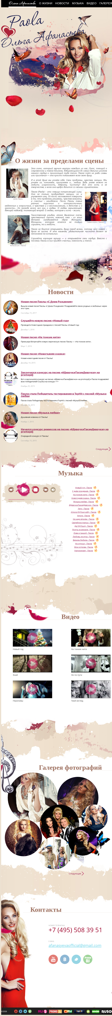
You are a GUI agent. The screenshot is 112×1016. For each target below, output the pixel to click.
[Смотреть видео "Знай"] (32, 663)
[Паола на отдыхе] (54, 853)
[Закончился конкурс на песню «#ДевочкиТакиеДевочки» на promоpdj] (10, 378)
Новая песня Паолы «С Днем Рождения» (47, 301)
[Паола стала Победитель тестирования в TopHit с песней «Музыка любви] (10, 400)
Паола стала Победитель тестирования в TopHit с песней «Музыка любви (63, 395)
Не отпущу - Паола (83, 543)
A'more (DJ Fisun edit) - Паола (83, 512)
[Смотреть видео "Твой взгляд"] (91, 689)
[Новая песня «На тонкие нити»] (10, 343)
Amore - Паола (83, 515)
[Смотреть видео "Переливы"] (32, 689)
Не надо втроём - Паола (83, 519)
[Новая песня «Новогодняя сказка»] (10, 360)
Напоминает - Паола (83, 550)
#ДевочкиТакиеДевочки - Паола (83, 505)
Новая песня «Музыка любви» (40, 412)
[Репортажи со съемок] (82, 841)
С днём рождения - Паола (83, 491)
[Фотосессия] (33, 797)
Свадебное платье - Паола (83, 522)
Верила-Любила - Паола (83, 540)
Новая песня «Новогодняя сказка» (43, 353)
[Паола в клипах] (77, 797)
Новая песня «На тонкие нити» (41, 337)
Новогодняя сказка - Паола (83, 498)
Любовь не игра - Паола (83, 536)
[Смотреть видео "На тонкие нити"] (91, 638)
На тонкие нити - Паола (83, 494)
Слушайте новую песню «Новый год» (45, 320)
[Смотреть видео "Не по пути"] (91, 663)
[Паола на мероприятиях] (59, 824)
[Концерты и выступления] (23, 837)
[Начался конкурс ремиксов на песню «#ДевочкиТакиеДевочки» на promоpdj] (10, 435)
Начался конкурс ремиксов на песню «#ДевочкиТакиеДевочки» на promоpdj (64, 430)
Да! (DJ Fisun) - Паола (84, 526)
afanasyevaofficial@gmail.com (75, 945)
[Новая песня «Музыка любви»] (10, 419)
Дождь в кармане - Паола (83, 529)
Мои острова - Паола (83, 547)
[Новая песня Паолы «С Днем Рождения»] (10, 307)
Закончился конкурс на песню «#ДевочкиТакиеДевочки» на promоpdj (60, 373)
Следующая (102, 449)
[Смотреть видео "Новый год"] (32, 638)
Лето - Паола (83, 508)
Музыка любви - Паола (83, 501)
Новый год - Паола (83, 487)
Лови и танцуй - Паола (84, 533)
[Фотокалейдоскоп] (94, 818)
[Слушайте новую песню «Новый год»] (10, 326)
